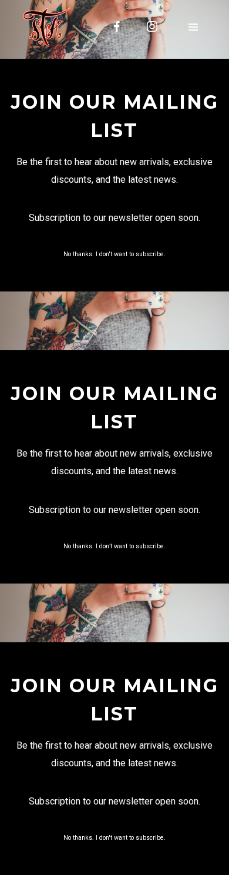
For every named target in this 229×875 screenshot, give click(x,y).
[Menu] (193, 26)
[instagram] (152, 26)
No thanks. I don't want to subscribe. (114, 254)
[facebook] (116, 26)
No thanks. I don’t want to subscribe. (114, 546)
